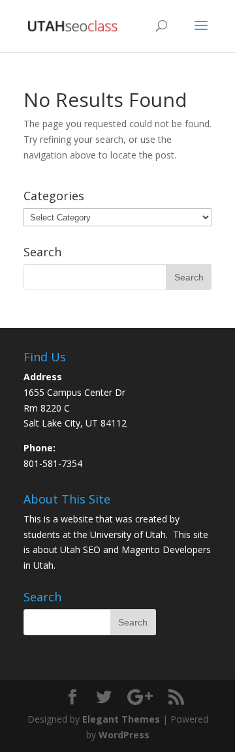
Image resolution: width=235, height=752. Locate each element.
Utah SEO (80, 549)
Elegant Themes (121, 719)
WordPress (124, 735)
